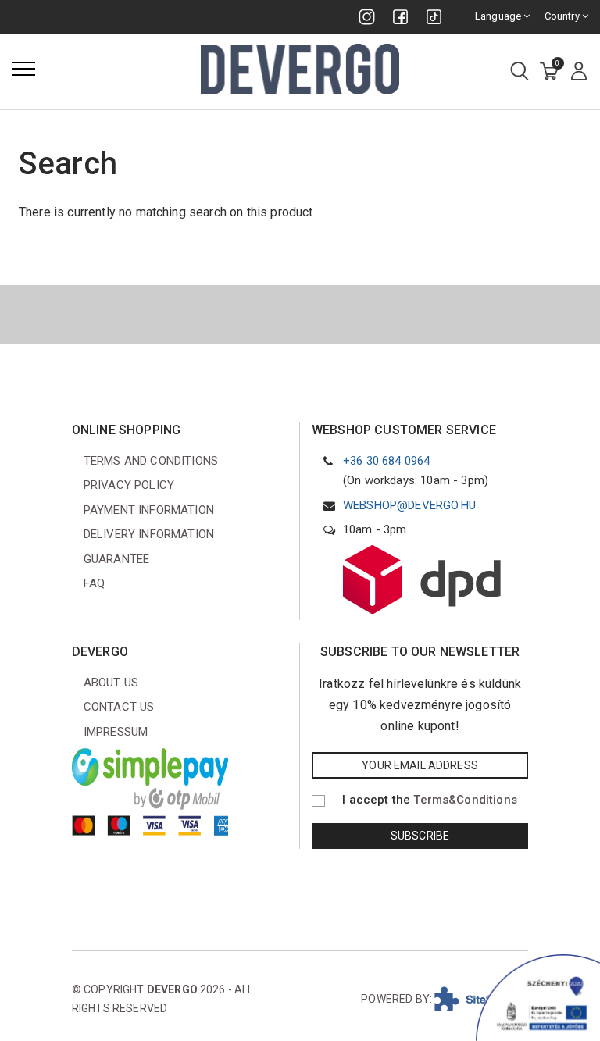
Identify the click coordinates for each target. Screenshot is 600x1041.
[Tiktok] (434, 17)
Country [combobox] (563, 16)
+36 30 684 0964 (386, 461)
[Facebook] (400, 17)
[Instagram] (367, 17)
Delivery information (149, 534)
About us (111, 683)
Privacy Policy (129, 485)
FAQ (94, 583)
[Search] (519, 72)
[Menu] (23, 68)
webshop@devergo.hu (409, 505)
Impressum (116, 732)
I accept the (429, 800)
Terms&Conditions (465, 800)
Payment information (149, 510)
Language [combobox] (499, 16)
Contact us (119, 707)
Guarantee (116, 559)
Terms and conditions (151, 461)
